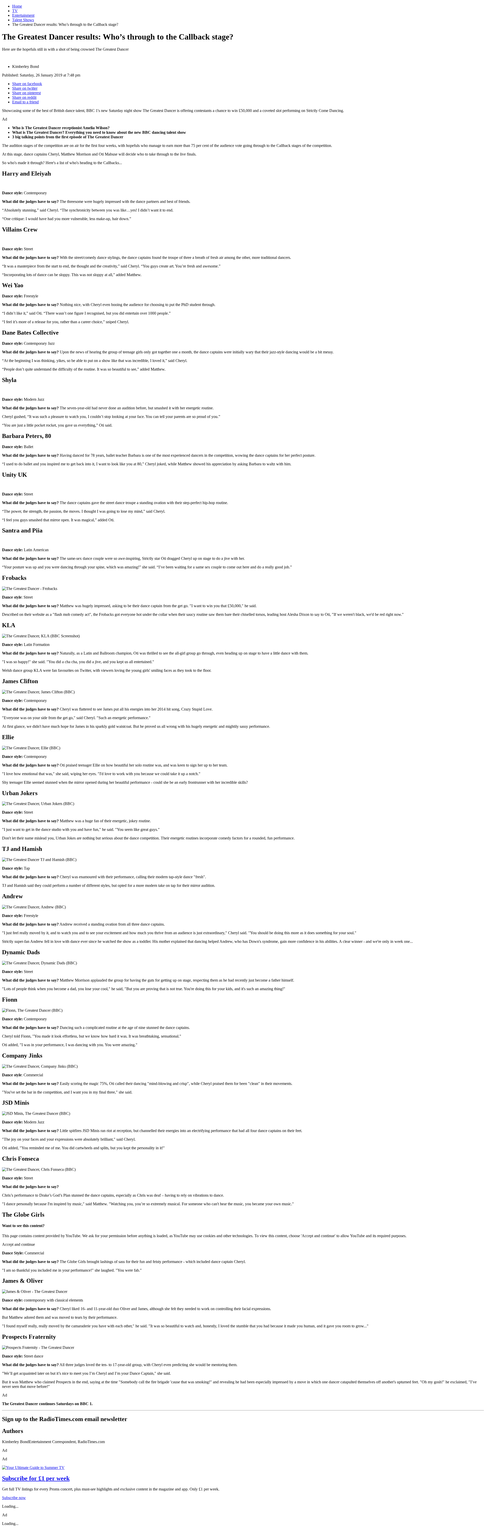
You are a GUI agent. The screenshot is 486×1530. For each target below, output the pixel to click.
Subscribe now (14, 1498)
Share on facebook (27, 84)
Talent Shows (23, 20)
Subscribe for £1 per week (36, 1478)
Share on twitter (24, 88)
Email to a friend (25, 102)
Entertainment (23, 15)
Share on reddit (24, 97)
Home (17, 6)
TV (15, 11)
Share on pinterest (26, 93)
